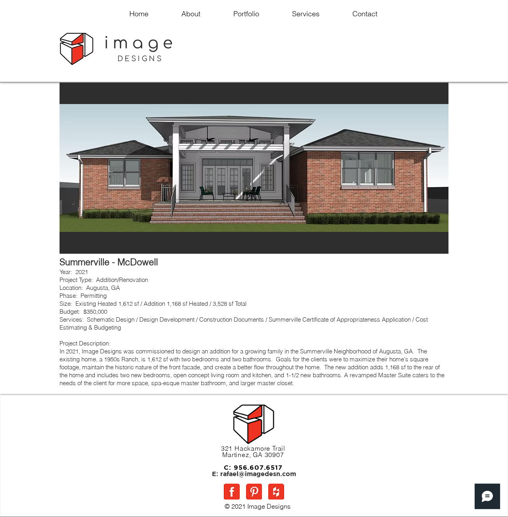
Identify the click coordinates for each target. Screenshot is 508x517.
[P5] (254, 492)
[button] (254, 168)
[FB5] (232, 492)
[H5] (276, 492)
